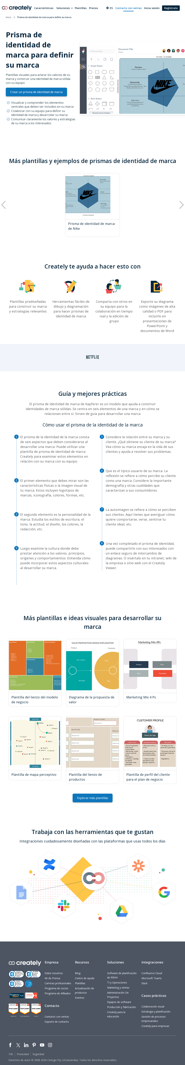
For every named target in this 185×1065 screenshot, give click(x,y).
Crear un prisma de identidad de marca (36, 92)
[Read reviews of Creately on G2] (31, 995)
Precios (93, 8)
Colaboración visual (152, 1006)
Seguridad (38, 1054)
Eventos (79, 997)
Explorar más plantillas (92, 798)
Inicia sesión (152, 8)
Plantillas (81, 8)
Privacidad (23, 1054)
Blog (77, 973)
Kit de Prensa (52, 978)
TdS (10, 1054)
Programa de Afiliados (58, 993)
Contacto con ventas (128, 8)
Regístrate (171, 8)
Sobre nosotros (54, 973)
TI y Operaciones (117, 982)
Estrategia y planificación (155, 1011)
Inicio (8, 17)
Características (43, 8)
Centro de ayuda (84, 978)
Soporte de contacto (57, 1021)
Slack (144, 983)
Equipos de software (119, 1002)
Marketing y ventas (118, 987)
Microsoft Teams (151, 978)
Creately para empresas (155, 1026)
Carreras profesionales (58, 983)
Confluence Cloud (151, 973)
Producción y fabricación (121, 1007)
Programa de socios (56, 988)
